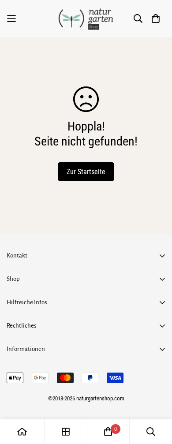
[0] (108, 431)
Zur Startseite (86, 172)
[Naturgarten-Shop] (86, 18)
